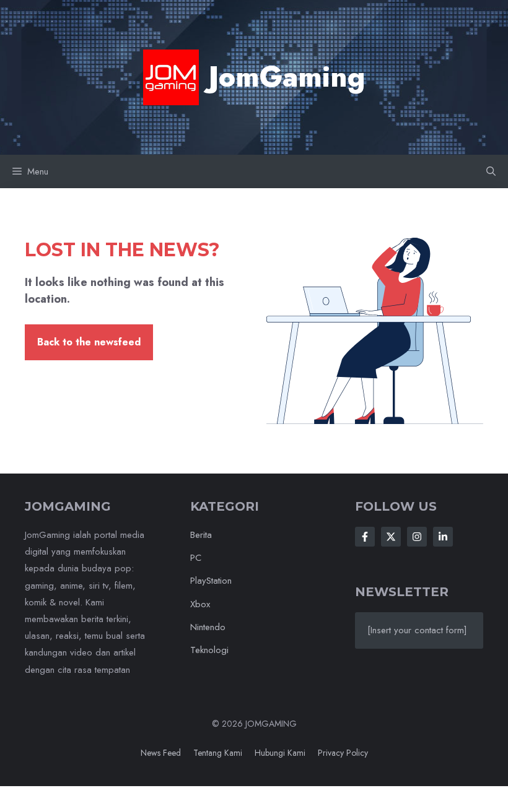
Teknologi (209, 650)
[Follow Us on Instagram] (417, 537)
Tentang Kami (217, 753)
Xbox (200, 604)
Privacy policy (343, 753)
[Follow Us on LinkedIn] (443, 537)
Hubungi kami (280, 753)
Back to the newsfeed (89, 342)
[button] (491, 171)
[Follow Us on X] (391, 537)
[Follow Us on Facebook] (365, 537)
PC (195, 558)
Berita (201, 535)
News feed (161, 753)
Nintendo (208, 627)
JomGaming (287, 76)
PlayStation (211, 580)
